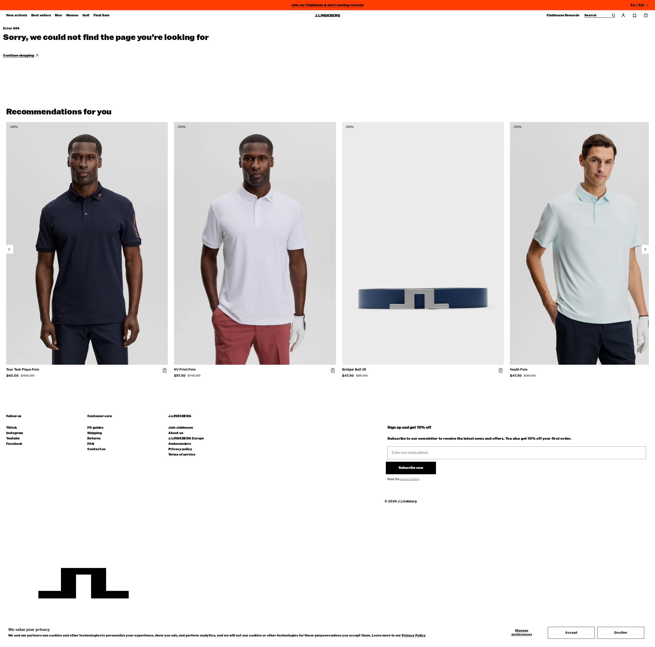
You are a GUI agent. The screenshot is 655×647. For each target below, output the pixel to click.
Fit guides (95, 427)
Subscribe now (411, 468)
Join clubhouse (180, 427)
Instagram (14, 433)
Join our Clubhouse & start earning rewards (327, 5)
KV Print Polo (184, 370)
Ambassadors (179, 444)
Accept (571, 632)
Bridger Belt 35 (354, 370)
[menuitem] (16, 15)
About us (175, 433)
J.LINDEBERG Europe (186, 438)
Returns (94, 438)
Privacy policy (180, 449)
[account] (623, 15)
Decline (620, 632)
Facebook (14, 444)
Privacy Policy (414, 635)
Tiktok (11, 427)
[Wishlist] (634, 15)
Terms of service (181, 454)
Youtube (13, 438)
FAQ (90, 444)
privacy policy (409, 479)
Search (590, 16)
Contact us (96, 449)
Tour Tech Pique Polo (22, 370)
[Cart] (645, 15)
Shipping (94, 433)
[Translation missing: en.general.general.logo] (327, 15)
